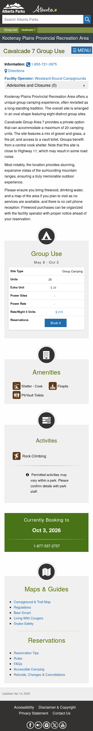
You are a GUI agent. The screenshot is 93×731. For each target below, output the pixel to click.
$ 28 (53, 287)
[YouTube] (62, 723)
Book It (56, 322)
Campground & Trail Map (32, 601)
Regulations (22, 607)
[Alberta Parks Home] (16, 7)
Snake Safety (24, 623)
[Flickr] (38, 723)
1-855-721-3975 (43, 64)
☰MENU (82, 50)
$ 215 (59, 312)
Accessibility (24, 707)
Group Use (11, 29)
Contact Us (61, 713)
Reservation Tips (26, 652)
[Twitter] (54, 723)
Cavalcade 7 (28, 29)
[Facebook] (30, 723)
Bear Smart (22, 612)
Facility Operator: (20, 78)
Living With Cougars (28, 618)
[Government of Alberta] (43, 7)
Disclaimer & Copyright (57, 707)
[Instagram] (46, 723)
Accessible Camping (29, 669)
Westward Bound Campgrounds (60, 78)
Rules (18, 658)
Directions (15, 70)
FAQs (18, 663)
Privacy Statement (33, 713)
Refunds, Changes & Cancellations (39, 674)
